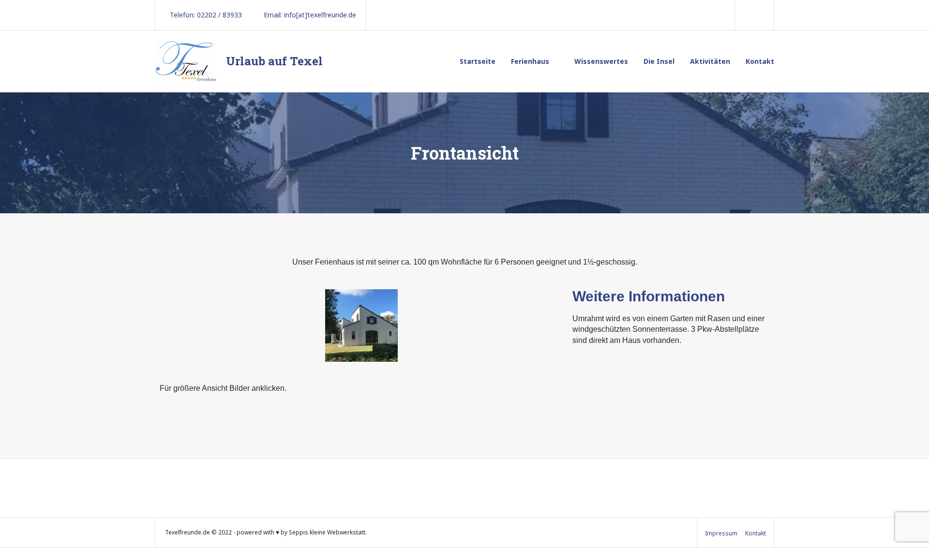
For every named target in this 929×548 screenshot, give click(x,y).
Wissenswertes (601, 61)
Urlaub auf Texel (274, 61)
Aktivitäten (710, 61)
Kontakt (760, 61)
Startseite (477, 61)
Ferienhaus (530, 61)
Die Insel (659, 61)
